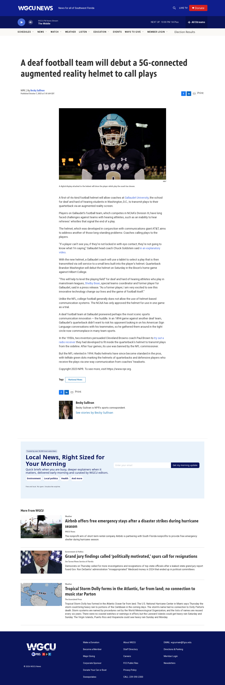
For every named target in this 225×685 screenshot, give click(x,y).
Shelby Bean (92, 283)
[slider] (35, 22)
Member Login (156, 32)
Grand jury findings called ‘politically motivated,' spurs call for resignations (131, 556)
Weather (70, 32)
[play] (21, 22)
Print (200, 93)
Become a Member (92, 649)
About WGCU (129, 642)
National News (75, 379)
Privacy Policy (130, 670)
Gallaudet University (137, 197)
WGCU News (70, 531)
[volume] (30, 22)
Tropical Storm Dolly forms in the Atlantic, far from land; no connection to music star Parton (130, 591)
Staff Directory (130, 649)
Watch (55, 32)
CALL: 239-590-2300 (133, 677)
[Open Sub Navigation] (33, 32)
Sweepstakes (89, 677)
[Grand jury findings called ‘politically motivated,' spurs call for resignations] (41, 562)
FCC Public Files (130, 663)
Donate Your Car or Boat (95, 670)
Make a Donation (91, 642)
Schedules (24, 32)
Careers (127, 656)
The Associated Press (73, 599)
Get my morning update (185, 465)
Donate (199, 8)
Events (117, 32)
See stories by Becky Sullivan (94, 412)
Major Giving (89, 656)
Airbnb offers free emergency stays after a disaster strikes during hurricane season (132, 523)
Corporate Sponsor (92, 663)
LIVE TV (183, 8)
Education (100, 32)
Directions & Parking (173, 649)
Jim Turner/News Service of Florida (79, 561)
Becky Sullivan (37, 90)
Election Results (184, 32)
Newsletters (169, 663)
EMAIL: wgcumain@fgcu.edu (177, 642)
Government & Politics (74, 551)
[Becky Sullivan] (66, 410)
